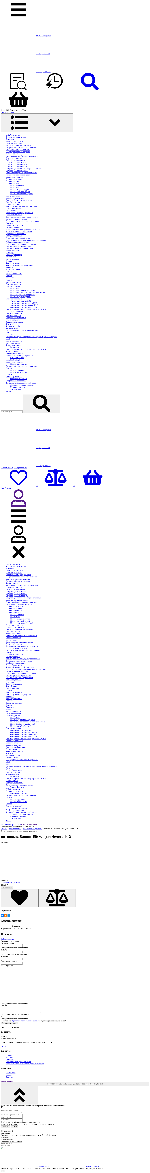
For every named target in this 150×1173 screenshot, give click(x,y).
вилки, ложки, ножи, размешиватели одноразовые (26, 240)
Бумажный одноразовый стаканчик (20, 238)
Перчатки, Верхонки (14, 143)
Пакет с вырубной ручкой (20, 190)
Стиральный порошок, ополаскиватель (21, 173)
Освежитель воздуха (14, 158)
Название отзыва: (8, 943)
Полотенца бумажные (14, 311)
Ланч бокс (10, 267)
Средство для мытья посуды (17, 166)
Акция (8, 391)
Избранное (6, 825)
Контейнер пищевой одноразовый (19, 265)
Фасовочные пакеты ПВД (20, 301)
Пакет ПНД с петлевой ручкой (22, 295)
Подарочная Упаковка (14, 177)
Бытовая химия (12, 154)
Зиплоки (9, 280)
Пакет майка (15, 187)
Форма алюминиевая (14, 274)
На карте (4, 1046)
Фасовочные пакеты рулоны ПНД (24, 305)
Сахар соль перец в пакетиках (18, 150)
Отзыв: (4, 1006)
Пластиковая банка (13, 208)
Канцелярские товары (14, 322)
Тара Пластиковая (13, 202)
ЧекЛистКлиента (17, 358)
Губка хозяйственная (14, 215)
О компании (10, 1073)
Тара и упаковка (12, 259)
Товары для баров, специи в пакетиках (21, 148)
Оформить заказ (7, 112)
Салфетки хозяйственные (16, 318)
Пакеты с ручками (13, 286)
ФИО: (4, 950)
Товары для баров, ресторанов (18, 152)
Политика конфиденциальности (18, 1062)
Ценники (9, 335)
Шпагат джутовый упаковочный (19, 232)
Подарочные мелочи (14, 181)
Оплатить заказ (7, 1081)
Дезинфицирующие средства (22, 385)
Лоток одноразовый (14, 269)
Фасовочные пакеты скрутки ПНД (24, 307)
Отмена (14, 1126)
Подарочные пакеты (14, 183)
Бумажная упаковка (13, 250)
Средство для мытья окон (16, 162)
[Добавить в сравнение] (56, 898)
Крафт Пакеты (11, 257)
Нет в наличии (7, 887)
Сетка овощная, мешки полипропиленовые (23, 221)
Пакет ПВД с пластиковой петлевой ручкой (27, 293)
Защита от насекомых (14, 141)
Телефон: (4, 956)
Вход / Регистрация (29, 825)
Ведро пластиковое (13, 204)
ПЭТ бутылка (11, 211)
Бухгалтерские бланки (15, 326)
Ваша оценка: (7, 966)
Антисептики (15, 389)
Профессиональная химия (16, 234)
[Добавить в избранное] (19, 898)
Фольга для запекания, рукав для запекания (23, 229)
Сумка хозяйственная (14, 225)
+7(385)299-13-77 (43, 54)
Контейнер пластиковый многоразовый (21, 206)
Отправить (5, 1126)
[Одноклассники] (5, 915)
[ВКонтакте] (2, 915)
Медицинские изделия (19, 387)
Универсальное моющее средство (19, 175)
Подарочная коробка (14, 179)
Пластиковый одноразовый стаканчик (21, 244)
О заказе (9, 1055)
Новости (9, 1075)
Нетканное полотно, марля (16, 219)
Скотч (8, 332)
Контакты (9, 1060)
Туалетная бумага (13, 320)
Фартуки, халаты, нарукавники (18, 145)
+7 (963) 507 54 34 (43, 72)
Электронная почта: (9, 961)
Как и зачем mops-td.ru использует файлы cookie (25, 1064)
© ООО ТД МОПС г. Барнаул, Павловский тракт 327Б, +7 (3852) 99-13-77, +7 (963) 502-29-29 (75, 1084)
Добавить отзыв (7, 939)
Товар (8, 339)
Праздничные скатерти (15, 198)
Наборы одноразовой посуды (17, 242)
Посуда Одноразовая (14, 236)
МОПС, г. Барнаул (43, 36)
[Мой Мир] (9, 915)
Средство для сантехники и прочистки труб (23, 169)
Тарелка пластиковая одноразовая (19, 248)
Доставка (9, 1057)
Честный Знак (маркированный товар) (21, 383)
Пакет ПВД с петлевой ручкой (22, 290)
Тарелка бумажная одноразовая (18, 246)
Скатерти (9, 223)
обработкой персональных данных (25, 1021)
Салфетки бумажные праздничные (19, 200)
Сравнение (16, 825)
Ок (3, 1171)
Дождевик (10, 139)
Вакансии (9, 1077)
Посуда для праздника (14, 196)
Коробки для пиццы (14, 255)
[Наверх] (19, 1095)
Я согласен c (23, 1122)
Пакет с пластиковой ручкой (21, 194)
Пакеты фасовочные (14, 299)
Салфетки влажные (13, 316)
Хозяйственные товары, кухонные (19, 213)
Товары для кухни (13, 227)
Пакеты (9, 276)
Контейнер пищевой (14, 263)
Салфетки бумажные (14, 314)
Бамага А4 (10, 324)
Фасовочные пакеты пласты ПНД (23, 303)
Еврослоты (10, 278)
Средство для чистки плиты (17, 171)
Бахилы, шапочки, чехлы (16, 137)
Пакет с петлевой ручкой (20, 192)
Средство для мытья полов (16, 164)
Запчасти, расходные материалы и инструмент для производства (31, 337)
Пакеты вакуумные (13, 284)
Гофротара (10, 253)
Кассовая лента (12, 328)
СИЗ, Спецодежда (13, 135)
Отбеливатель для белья (15, 160)
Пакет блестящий (17, 185)
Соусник (9, 271)
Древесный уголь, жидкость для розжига (22, 217)
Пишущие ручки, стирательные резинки (22, 330)
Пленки (9, 261)
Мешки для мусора (13, 282)
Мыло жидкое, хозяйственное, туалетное (22, 156)
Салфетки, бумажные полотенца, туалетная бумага (26, 309)
